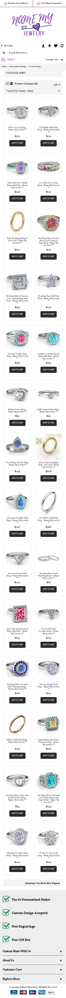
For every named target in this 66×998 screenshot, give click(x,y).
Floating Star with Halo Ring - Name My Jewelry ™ (48, 298)
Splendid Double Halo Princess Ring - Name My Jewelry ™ (48, 742)
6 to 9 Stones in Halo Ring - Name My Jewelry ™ (48, 185)
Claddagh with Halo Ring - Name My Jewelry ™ (48, 130)
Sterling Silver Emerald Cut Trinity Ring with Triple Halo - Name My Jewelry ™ (49, 799)
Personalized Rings (18, 66)
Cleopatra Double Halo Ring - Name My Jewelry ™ (17, 520)
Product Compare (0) (26, 83)
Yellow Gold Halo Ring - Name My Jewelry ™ (17, 741)
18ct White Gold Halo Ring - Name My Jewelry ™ (48, 520)
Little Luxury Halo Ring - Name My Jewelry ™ (48, 410)
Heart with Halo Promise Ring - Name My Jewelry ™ (49, 631)
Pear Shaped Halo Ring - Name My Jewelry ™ (17, 463)
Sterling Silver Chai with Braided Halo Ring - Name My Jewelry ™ (17, 798)
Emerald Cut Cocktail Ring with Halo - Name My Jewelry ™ (17, 185)
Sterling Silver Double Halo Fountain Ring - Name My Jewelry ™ (17, 687)
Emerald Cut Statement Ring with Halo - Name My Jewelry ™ (17, 631)
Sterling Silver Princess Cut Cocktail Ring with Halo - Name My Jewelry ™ (17, 300)
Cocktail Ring (34, 66)
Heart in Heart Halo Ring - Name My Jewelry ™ (17, 576)
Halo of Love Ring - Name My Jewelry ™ (17, 128)
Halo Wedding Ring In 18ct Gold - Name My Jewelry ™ (17, 240)
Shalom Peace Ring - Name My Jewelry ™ (17, 410)
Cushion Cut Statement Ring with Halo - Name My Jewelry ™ (48, 356)
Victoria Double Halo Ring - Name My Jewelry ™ (17, 356)
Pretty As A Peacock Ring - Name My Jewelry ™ (48, 855)
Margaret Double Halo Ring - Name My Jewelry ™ (17, 855)
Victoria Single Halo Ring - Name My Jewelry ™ (48, 687)
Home (4, 66)
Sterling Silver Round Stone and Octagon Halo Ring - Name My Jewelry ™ (49, 242)
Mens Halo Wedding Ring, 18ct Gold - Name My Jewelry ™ (48, 465)
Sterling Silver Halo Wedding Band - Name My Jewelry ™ (48, 576)
